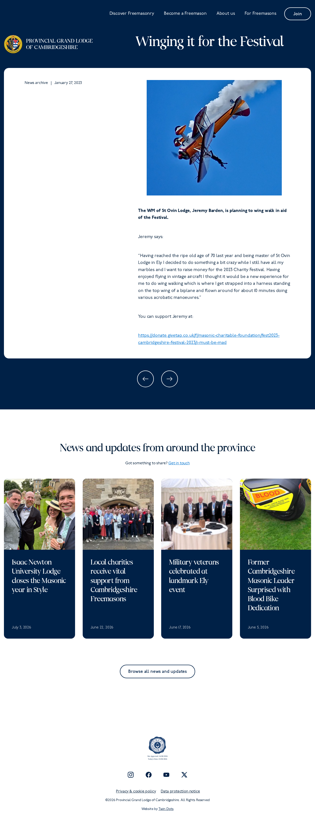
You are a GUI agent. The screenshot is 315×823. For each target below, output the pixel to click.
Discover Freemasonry (132, 14)
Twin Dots (165, 809)
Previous (145, 379)
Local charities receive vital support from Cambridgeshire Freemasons (114, 580)
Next (169, 379)
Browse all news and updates (157, 671)
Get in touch (179, 463)
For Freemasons (260, 14)
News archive (36, 83)
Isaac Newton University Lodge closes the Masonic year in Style (39, 576)
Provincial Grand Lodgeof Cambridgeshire (59, 44)
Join (297, 13)
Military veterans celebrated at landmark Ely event (194, 576)
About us (226, 14)
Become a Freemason (185, 14)
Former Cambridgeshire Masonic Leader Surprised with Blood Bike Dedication (271, 585)
